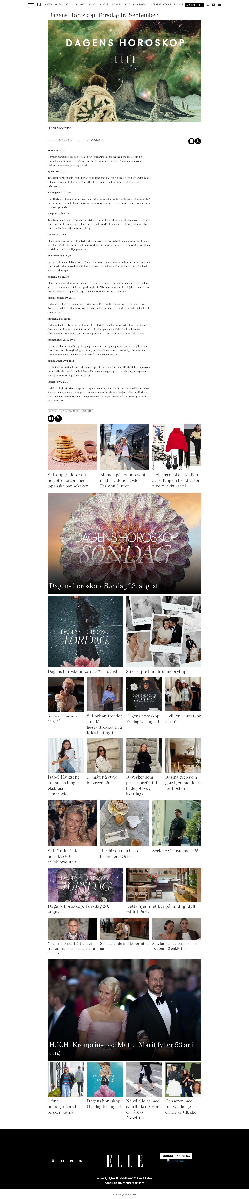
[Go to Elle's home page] (124, 1161)
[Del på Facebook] (191, 141)
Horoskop (61, 4)
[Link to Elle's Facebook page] (62, 1161)
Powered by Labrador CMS (124, 1194)
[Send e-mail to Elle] (81, 1161)
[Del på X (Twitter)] (198, 141)
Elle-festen (140, 4)
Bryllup (179, 4)
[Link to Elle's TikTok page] (71, 1161)
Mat (127, 4)
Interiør (117, 4)
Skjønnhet (78, 4)
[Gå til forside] (38, 4)
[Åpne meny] (31, 4)
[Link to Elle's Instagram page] (53, 1161)
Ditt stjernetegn (161, 4)
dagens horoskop (69, 411)
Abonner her (194, 5)
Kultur (104, 4)
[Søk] (208, 5)
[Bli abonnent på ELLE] (175, 1161)
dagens (53, 411)
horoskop (87, 411)
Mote (48, 4)
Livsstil (92, 4)
